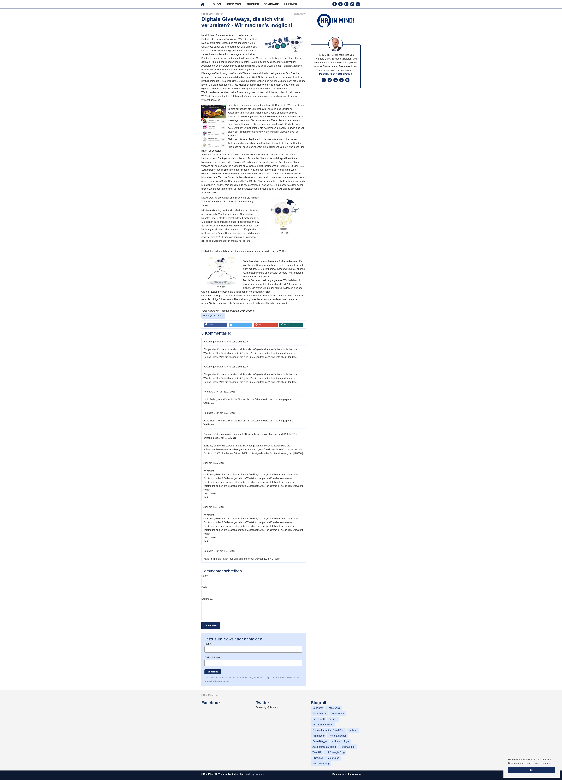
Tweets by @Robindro (267, 707)
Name (204, 575)
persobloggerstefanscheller (217, 341)
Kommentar (207, 599)
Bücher (253, 4)
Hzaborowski (333, 708)
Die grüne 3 (318, 719)
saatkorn (352, 730)
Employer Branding (213, 315)
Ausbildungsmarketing (324, 747)
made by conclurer (255, 774)
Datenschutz (339, 774)
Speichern (211, 625)
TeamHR (317, 752)
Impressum (354, 774)
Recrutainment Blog (322, 724)
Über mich (234, 4)
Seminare (271, 4)
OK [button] (531, 770)
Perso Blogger (319, 741)
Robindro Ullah (211, 391)
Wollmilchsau (319, 713)
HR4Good (317, 758)
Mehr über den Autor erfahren (335, 74)
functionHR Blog (321, 763)
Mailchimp (264, 677)
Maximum (206, 162)
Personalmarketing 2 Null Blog (328, 730)
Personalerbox (347, 747)
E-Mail (204, 587)
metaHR (333, 719)
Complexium (337, 713)
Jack (205, 463)
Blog (217, 4)
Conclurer (317, 708)
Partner (290, 4)
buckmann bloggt (340, 741)
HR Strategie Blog (335, 752)
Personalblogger (337, 736)
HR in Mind (207, 14)
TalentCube (333, 758)
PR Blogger (318, 736)
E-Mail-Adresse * (213, 657)
